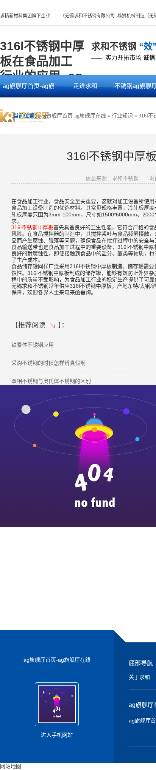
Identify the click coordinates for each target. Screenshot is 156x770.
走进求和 (85, 86)
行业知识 (122, 116)
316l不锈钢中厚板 (32, 227)
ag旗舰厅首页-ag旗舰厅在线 (29, 90)
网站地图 (10, 766)
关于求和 (139, 677)
